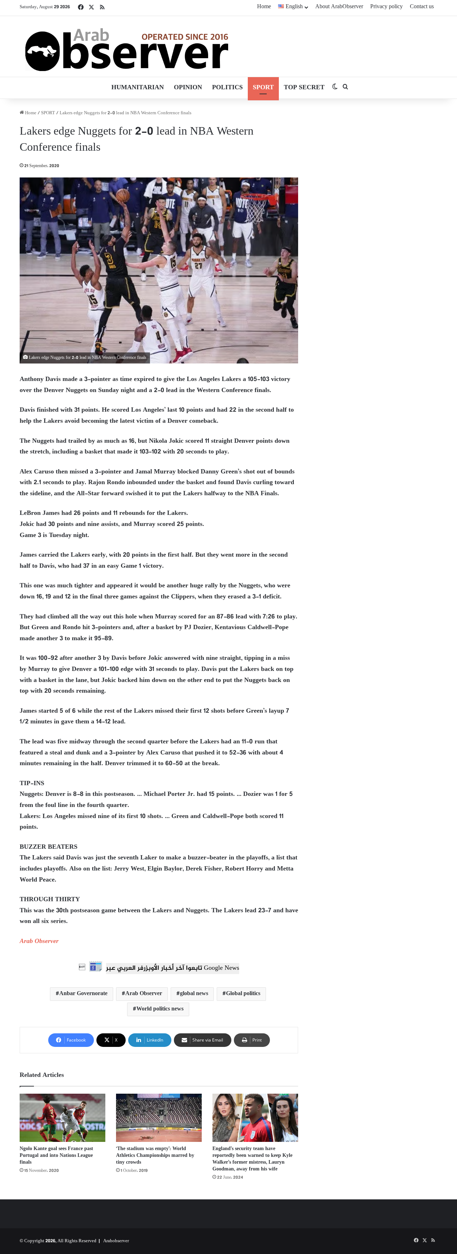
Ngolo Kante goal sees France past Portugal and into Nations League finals (56, 1156)
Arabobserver (116, 1241)
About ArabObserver (339, 7)
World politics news (160, 1009)
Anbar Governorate (83, 994)
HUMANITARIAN (137, 87)
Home (264, 7)
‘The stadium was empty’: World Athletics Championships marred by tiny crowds (155, 1156)
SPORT (263, 87)
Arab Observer (39, 941)
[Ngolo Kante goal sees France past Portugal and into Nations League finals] (62, 1118)
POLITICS (227, 87)
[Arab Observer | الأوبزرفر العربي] (127, 46)
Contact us (422, 7)
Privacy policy (386, 7)
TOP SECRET (304, 87)
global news (194, 994)
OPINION (188, 87)
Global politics (243, 994)
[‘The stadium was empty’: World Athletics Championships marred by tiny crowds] (159, 1118)
